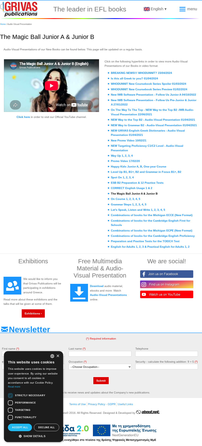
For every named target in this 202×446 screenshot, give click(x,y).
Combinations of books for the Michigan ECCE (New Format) (152, 215)
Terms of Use (77, 404)
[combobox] (52, 356)
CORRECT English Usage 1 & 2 (131, 188)
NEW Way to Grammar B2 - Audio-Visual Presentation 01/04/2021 (154, 125)
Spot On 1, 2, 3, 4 (122, 177)
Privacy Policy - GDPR (102, 404)
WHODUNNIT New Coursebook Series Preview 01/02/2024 (149, 89)
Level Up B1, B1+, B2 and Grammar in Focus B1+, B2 (146, 171)
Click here (23, 117)
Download (97, 286)
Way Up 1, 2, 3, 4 (122, 155)
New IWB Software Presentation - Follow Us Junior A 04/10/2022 (153, 94)
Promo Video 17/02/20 (125, 161)
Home (3, 24)
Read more (14, 386)
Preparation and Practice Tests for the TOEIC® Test (145, 241)
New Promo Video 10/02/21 (128, 140)
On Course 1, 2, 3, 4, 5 (125, 198)
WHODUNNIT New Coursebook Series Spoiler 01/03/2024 (148, 83)
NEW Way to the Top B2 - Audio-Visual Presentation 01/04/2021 (153, 119)
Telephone (141, 348)
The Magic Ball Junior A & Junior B (134, 193)
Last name (75, 348)
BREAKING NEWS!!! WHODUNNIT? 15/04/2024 (141, 72)
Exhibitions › (33, 313)
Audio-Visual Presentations (108, 294)
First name (8, 348)
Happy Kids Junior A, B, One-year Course (138, 166)
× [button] (57, 356)
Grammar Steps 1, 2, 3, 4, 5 (128, 204)
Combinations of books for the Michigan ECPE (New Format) (151, 230)
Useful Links (125, 404)
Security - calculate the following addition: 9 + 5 (164, 361)
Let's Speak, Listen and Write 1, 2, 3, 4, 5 (138, 209)
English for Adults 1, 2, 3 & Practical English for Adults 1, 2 (150, 246)
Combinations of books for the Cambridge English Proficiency (153, 235)
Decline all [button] (46, 427)
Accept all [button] (20, 427)
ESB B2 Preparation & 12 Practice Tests (137, 182)
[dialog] (33, 396)
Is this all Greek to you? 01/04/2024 (134, 78)
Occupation (76, 361)
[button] (33, 436)
